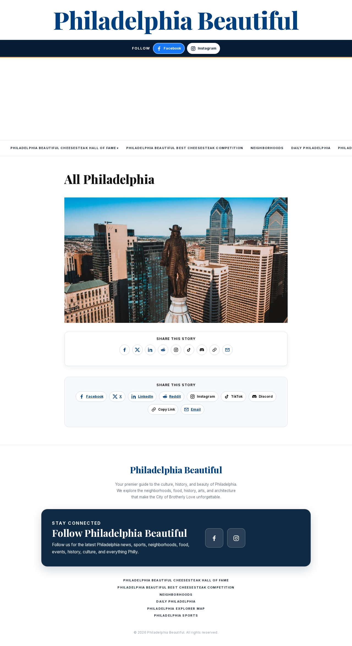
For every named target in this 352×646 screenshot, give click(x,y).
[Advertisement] (176, 99)
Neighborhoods (267, 148)
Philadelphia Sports (176, 615)
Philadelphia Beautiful (176, 20)
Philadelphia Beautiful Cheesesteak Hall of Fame (63, 148)
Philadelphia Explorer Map (176, 609)
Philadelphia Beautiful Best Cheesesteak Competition (184, 148)
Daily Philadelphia (311, 148)
